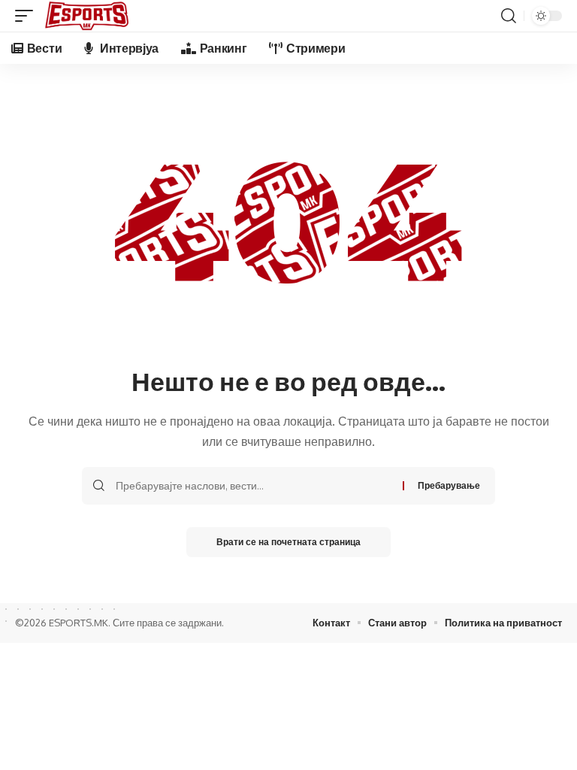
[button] (28, 16)
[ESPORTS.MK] (87, 16)
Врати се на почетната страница (288, 541)
